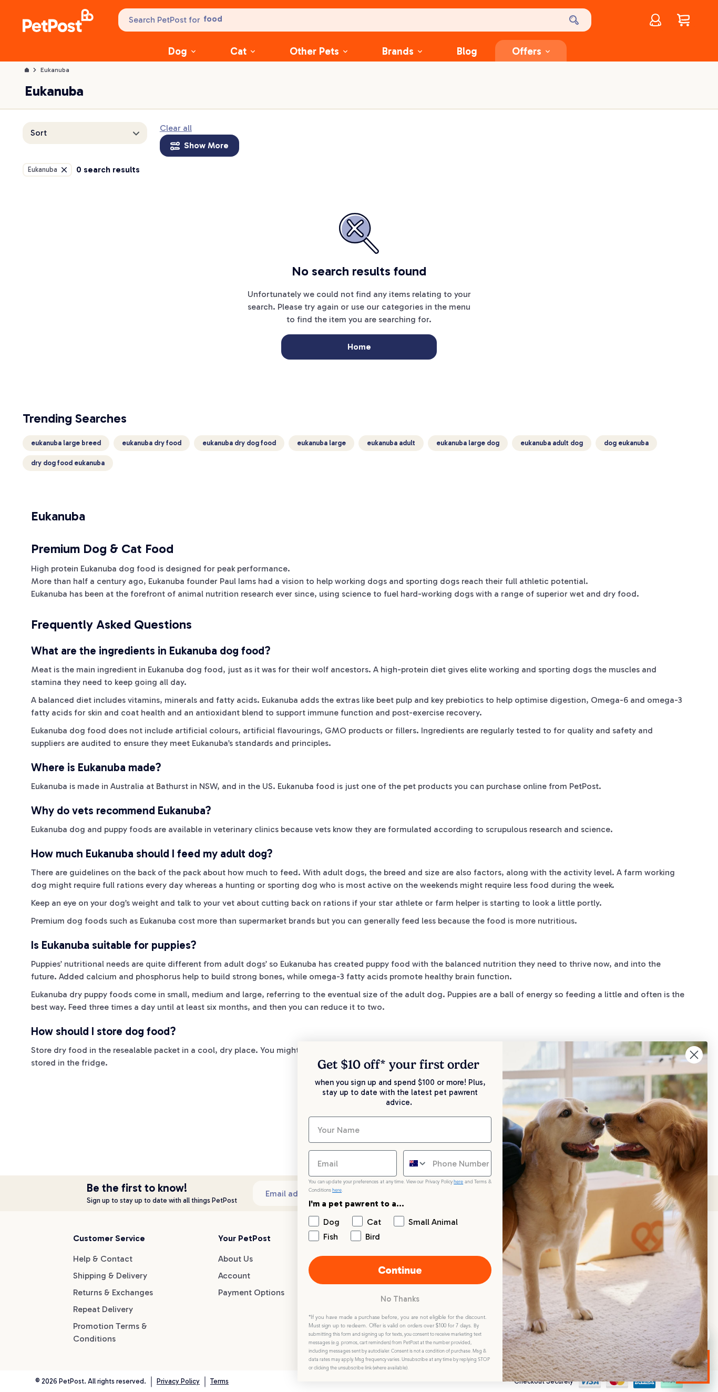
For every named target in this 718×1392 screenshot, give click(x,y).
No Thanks (400, 1299)
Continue (400, 1270)
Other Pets (314, 51)
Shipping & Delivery (110, 1276)
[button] (85, 133)
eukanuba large (321, 443)
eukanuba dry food (151, 443)
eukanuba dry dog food (239, 443)
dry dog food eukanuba (68, 463)
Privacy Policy (178, 1381)
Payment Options (251, 1292)
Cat (238, 51)
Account (234, 1276)
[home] (58, 22)
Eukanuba (54, 70)
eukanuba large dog (467, 443)
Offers (526, 51)
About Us (235, 1259)
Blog (467, 51)
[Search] (575, 20)
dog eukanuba (626, 443)
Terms (219, 1381)
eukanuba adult (391, 443)
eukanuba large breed (66, 443)
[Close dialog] (694, 1055)
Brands (398, 51)
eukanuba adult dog (551, 443)
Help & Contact (102, 1259)
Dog (177, 51)
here (458, 1181)
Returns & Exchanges (113, 1292)
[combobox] (415, 1163)
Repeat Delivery (103, 1309)
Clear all (176, 128)
